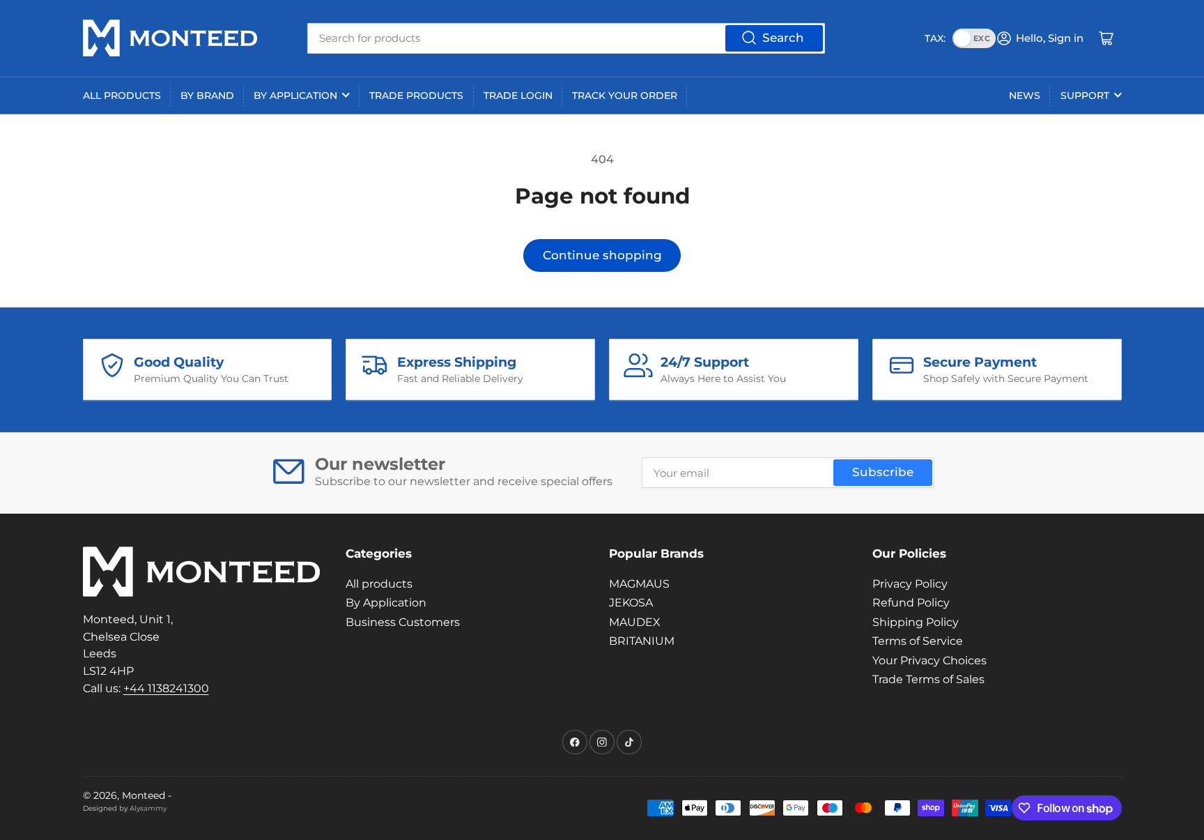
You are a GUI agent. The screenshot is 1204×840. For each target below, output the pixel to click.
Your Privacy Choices (929, 660)
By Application (295, 95)
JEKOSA (631, 602)
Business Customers (403, 622)
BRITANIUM (641, 641)
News (1024, 95)
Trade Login (518, 95)
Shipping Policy (915, 622)
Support (1084, 95)
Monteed (143, 795)
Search (783, 38)
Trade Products (416, 95)
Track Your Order (624, 95)
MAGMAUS (639, 583)
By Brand (207, 95)
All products (122, 95)
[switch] (974, 38)
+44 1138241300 (166, 688)
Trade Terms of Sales (928, 679)
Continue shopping (602, 255)
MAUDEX (635, 622)
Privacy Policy (910, 583)
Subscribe (882, 472)
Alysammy (148, 808)
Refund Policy (911, 602)
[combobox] (566, 38)
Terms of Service (917, 641)
